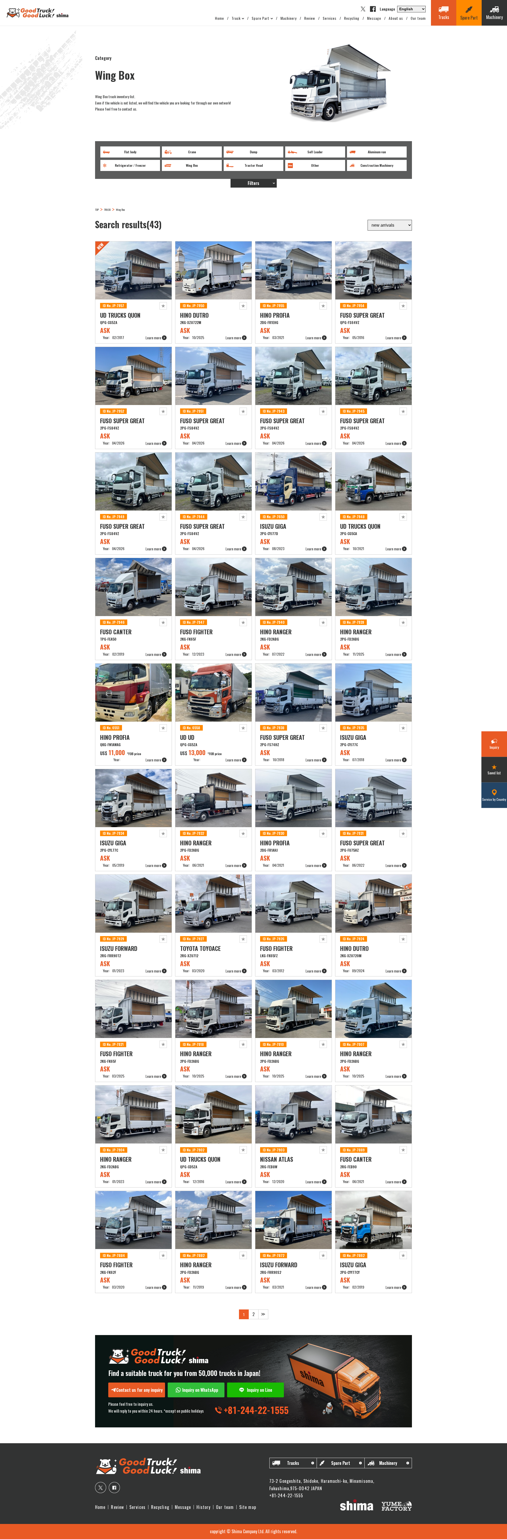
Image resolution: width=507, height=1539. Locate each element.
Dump (253, 152)
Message (374, 18)
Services (329, 18)
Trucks (293, 1463)
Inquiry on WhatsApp (200, 1390)
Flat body (130, 152)
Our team (418, 18)
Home (219, 18)
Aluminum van (377, 152)
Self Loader (315, 152)
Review (309, 18)
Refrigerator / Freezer (130, 165)
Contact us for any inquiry (139, 1390)
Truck (236, 18)
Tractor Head (254, 165)
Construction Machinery (376, 165)
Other (315, 165)
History (203, 1507)
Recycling (351, 18)
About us (396, 18)
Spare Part (260, 18)
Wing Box (192, 165)
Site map (247, 1507)
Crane (192, 152)
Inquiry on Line (259, 1390)
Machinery (288, 18)
